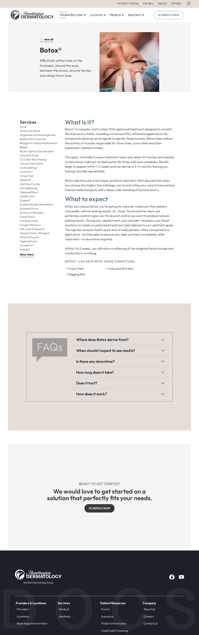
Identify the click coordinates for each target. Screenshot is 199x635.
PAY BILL (148, 3)
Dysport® (25, 200)
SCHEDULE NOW (168, 15)
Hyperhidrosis (28, 241)
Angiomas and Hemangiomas (38, 135)
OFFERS (176, 3)
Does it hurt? (86, 383)
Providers (23, 609)
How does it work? (91, 394)
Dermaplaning (28, 188)
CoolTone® (26, 172)
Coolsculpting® (29, 167)
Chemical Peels (29, 155)
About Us (149, 609)
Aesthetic (65, 616)
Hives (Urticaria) (29, 237)
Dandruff (25, 180)
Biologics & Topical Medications (38, 143)
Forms (105, 609)
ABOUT (162, 3)
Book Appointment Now (32, 623)
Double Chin (27, 196)
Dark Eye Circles (30, 184)
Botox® (24, 147)
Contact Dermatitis (31, 163)
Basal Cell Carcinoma (33, 139)
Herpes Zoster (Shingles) (35, 233)
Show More (27, 254)
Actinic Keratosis (30, 131)
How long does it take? (95, 372)
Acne (23, 127)
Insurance (107, 616)
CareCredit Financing (114, 630)
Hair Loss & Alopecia (32, 229)
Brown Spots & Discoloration (37, 151)
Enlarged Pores (29, 208)
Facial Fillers (27, 216)
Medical (64, 609)
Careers (149, 616)
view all (48, 39)
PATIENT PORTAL (128, 3)
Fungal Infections (30, 225)
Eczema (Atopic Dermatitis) (36, 204)
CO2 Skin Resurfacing (33, 159)
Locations (23, 616)
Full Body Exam (29, 221)
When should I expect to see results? (105, 350)
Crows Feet (27, 176)
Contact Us (151, 623)
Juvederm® (27, 245)
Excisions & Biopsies (31, 212)
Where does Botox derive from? (102, 339)
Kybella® (25, 249)
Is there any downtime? (95, 361)
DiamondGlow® (29, 192)
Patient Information (114, 623)
